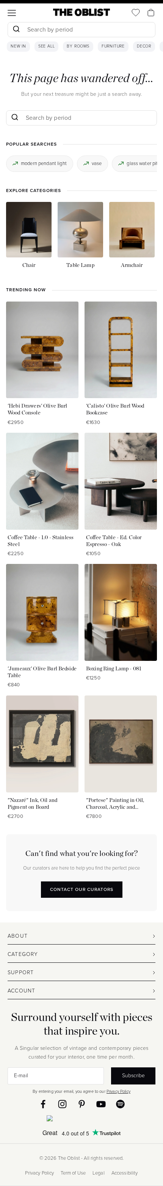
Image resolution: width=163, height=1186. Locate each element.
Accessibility (124, 1173)
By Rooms (78, 46)
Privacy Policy (118, 1091)
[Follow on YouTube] (101, 1104)
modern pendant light (44, 163)
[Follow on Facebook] (43, 1104)
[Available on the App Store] (81, 1119)
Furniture (113, 46)
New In (18, 46)
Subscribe (133, 1076)
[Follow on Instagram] (62, 1104)
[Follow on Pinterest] (82, 1104)
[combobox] (81, 30)
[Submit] (16, 29)
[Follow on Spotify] (120, 1104)
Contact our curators (81, 889)
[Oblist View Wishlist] (135, 12)
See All (46, 46)
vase (97, 163)
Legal (98, 1173)
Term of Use (73, 1173)
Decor (144, 46)
